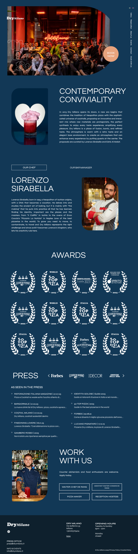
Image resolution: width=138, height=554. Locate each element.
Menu (131, 15)
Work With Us (131, 61)
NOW (110, 56)
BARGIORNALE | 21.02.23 (26, 404)
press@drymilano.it (15, 543)
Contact (131, 50)
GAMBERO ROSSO (23, 433)
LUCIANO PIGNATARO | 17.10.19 (89, 424)
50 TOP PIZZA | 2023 (84, 404)
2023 (36, 433)
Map (68, 536)
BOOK (111, 52)
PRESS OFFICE (14, 541)
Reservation (131, 24)
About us (131, 34)
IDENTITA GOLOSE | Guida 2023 (89, 394)
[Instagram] (8, 531)
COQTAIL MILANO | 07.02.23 (28, 413)
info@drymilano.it (15, 551)
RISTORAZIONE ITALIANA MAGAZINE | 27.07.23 (37, 394)
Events (131, 42)
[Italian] (129, 8)
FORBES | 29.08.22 (82, 414)
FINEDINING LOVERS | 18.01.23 (29, 423)
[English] (132, 8)
